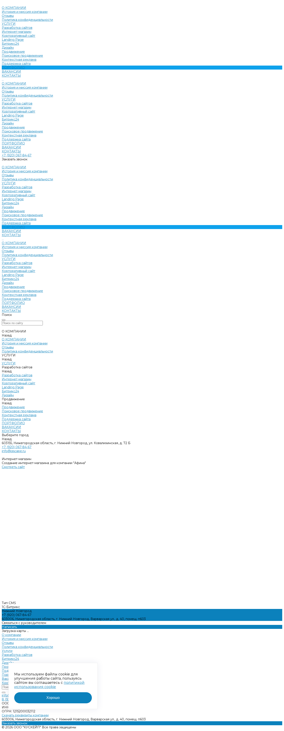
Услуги (7, 651)
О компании (11, 635)
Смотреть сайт (13, 467)
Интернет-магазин (16, 32)
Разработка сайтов (17, 28)
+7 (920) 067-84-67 (17, 155)
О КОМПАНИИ (14, 84)
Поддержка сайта (16, 64)
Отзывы (8, 16)
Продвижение (13, 52)
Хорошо (53, 698)
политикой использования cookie (49, 684)
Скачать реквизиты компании (25, 715)
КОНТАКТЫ (11, 151)
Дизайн (8, 48)
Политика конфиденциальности (27, 20)
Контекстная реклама (19, 60)
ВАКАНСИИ (11, 147)
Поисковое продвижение (22, 56)
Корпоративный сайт (18, 36)
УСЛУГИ (9, 99)
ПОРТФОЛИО (13, 143)
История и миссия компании (24, 12)
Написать (9, 627)
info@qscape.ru (14, 451)
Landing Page (13, 40)
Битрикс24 (10, 44)
